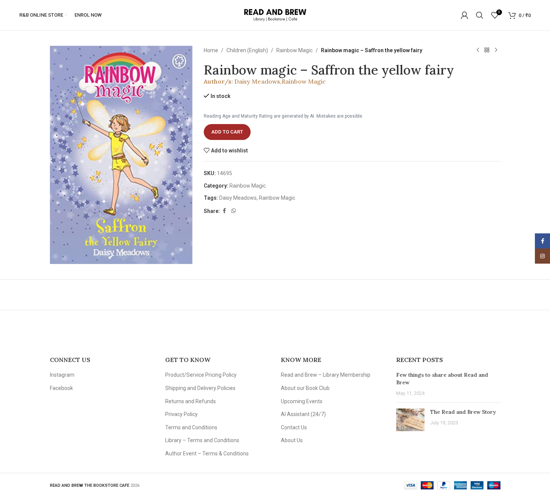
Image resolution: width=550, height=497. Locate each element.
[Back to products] (486, 50)
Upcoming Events (301, 401)
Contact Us (294, 427)
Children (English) (247, 50)
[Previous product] (477, 50)
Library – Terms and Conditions (202, 440)
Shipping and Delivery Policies (200, 388)
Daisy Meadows (257, 81)
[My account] (464, 15)
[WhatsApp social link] (233, 211)
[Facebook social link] (224, 211)
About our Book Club (305, 388)
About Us (292, 440)
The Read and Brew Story (463, 411)
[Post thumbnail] (410, 419)
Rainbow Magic (294, 50)
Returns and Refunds (190, 401)
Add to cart (227, 132)
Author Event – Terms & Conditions (207, 453)
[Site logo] (275, 15)
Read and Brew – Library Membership (325, 375)
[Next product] (495, 50)
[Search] (479, 15)
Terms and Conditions (191, 427)
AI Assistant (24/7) (303, 414)
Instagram (62, 375)
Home (211, 50)
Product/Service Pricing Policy (201, 375)
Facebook (61, 388)
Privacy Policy (181, 414)
